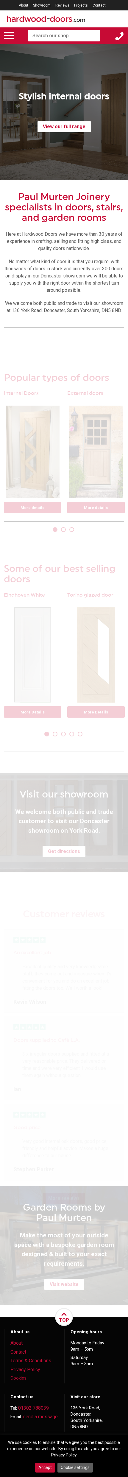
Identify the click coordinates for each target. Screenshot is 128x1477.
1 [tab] (56, 530)
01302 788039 (33, 1408)
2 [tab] (64, 530)
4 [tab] (72, 735)
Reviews (62, 5)
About (23, 5)
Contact (99, 5)
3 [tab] (72, 530)
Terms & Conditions (30, 1360)
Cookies (18, 1378)
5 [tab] (81, 735)
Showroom (42, 5)
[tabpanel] (64, 112)
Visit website (64, 1284)
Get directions (64, 851)
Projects (81, 5)
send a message (40, 1416)
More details (32, 507)
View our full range (64, 126)
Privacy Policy (25, 1369)
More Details (33, 712)
